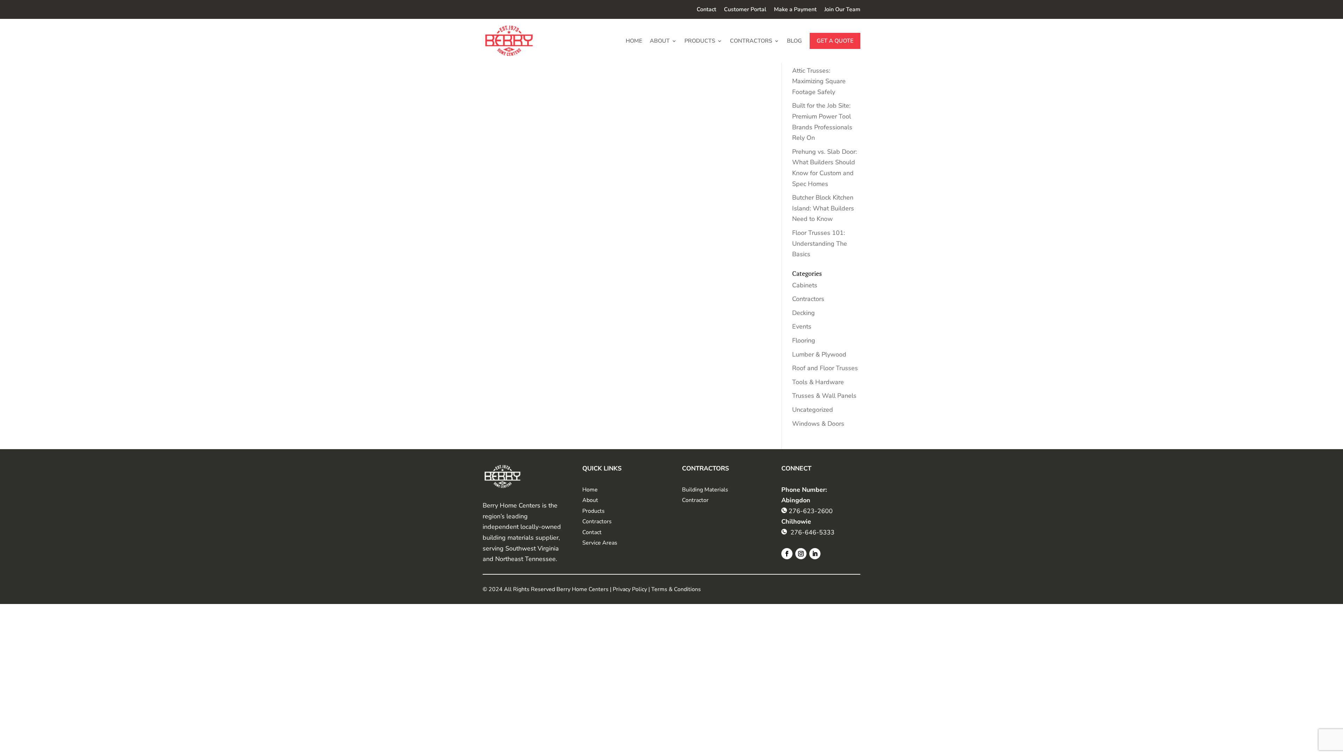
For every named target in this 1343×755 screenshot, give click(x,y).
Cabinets (804, 285)
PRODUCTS (699, 41)
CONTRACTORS (751, 41)
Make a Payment (795, 10)
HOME (634, 41)
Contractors (808, 299)
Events (801, 326)
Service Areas (599, 543)
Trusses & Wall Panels (824, 395)
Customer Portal (745, 10)
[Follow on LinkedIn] (814, 553)
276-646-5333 (812, 532)
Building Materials (705, 490)
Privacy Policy (629, 589)
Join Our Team (842, 10)
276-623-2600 (811, 511)
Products (593, 511)
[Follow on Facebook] (787, 553)
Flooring (803, 340)
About (590, 500)
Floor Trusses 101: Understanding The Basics (819, 243)
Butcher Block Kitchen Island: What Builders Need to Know (823, 208)
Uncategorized (812, 409)
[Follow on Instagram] (800, 553)
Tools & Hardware (818, 382)
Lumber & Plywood (819, 354)
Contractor (695, 500)
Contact (706, 10)
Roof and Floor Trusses (825, 368)
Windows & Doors (818, 423)
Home (590, 490)
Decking (803, 313)
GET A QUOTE (835, 41)
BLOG (794, 41)
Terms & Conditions (676, 589)
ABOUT (660, 41)
